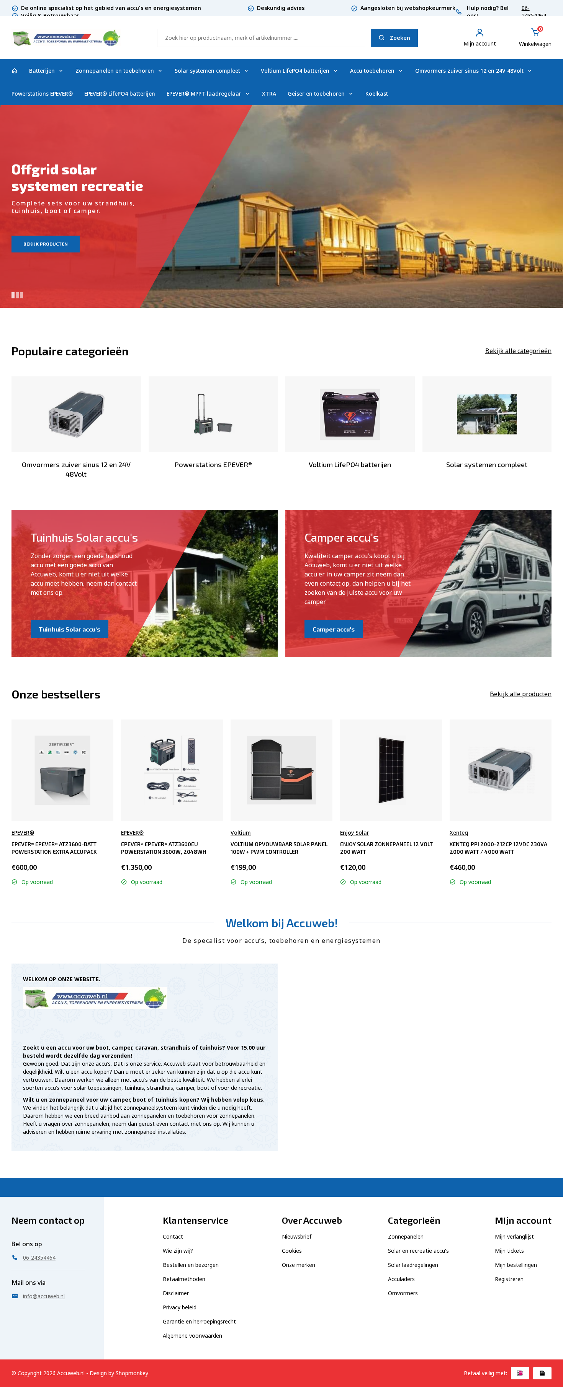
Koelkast (376, 93)
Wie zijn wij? (178, 1250)
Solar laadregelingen (413, 1264)
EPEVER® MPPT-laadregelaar (204, 93)
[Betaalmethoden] (520, 1373)
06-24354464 (534, 11)
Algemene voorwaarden (192, 1335)
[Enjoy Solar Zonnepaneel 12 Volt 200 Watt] (391, 770)
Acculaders (401, 1279)
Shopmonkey (132, 1373)
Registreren (509, 1279)
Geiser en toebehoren (316, 93)
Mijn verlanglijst (514, 1236)
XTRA (269, 93)
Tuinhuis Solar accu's (69, 629)
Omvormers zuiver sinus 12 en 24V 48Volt (469, 70)
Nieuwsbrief (296, 1236)
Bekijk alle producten (521, 694)
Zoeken (400, 37)
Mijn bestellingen (516, 1264)
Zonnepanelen (406, 1236)
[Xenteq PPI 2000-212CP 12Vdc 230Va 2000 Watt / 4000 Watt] (500, 770)
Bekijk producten (45, 243)
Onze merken (298, 1264)
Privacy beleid (179, 1307)
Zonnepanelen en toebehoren (114, 70)
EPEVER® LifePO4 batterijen (119, 93)
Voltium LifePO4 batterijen (295, 70)
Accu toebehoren (372, 70)
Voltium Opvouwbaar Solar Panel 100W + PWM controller (279, 848)
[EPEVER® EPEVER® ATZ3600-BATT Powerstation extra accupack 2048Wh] (62, 770)
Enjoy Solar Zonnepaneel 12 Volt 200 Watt (386, 848)
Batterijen (42, 70)
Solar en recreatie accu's (418, 1250)
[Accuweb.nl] (14, 70)
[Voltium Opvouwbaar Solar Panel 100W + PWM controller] (281, 770)
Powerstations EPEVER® (42, 93)
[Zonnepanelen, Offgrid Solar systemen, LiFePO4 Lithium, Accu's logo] (66, 37)
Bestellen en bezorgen (191, 1264)
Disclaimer (176, 1293)
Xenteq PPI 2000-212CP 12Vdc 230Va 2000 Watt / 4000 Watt (498, 848)
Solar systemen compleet (207, 70)
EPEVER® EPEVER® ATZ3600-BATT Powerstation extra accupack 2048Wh (54, 848)
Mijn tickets (509, 1250)
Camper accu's (334, 629)
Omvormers (403, 1293)
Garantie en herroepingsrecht (199, 1321)
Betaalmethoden (184, 1279)
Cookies (292, 1250)
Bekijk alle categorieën (518, 351)
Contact (173, 1236)
